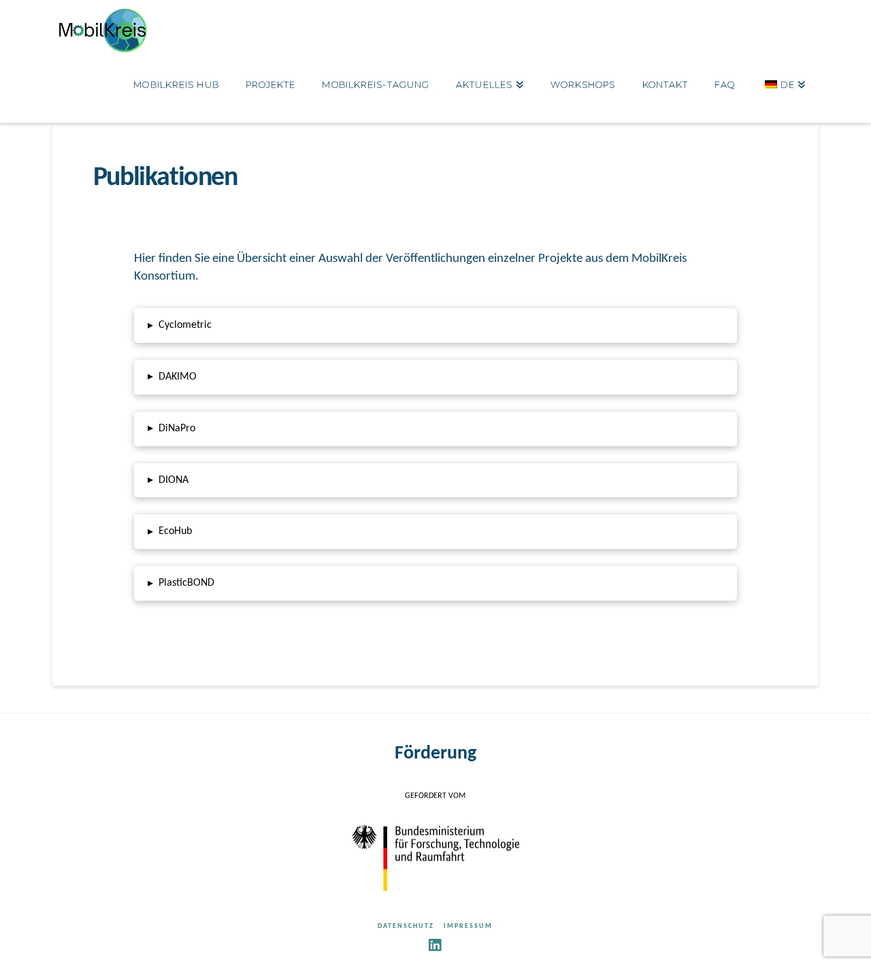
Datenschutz (406, 926)
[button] (435, 325)
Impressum (468, 926)
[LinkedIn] (435, 945)
